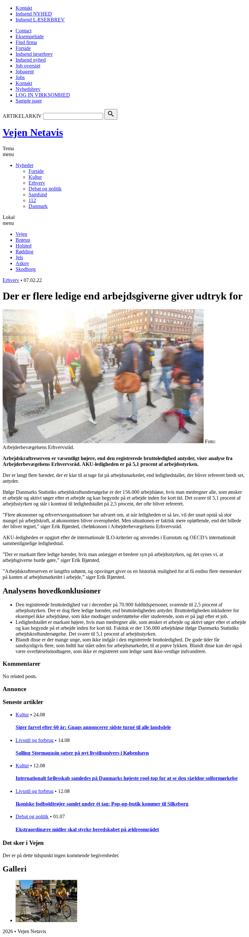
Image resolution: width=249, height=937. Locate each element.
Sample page (29, 100)
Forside (23, 48)
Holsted (23, 246)
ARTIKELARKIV (22, 116)
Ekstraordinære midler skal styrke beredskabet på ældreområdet (87, 829)
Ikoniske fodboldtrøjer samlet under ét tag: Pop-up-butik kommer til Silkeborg (102, 804)
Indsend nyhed (31, 60)
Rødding (24, 251)
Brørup (23, 240)
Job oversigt (28, 65)
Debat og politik (45, 188)
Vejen (21, 234)
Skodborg (26, 269)
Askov (22, 263)
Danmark (38, 206)
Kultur (35, 177)
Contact (23, 30)
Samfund (38, 194)
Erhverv (37, 183)
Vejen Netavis (33, 132)
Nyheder (24, 165)
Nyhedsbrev (28, 89)
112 (32, 200)
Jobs (20, 77)
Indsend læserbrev (34, 54)
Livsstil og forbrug (34, 740)
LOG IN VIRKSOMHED (43, 95)
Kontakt (24, 8)
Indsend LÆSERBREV (40, 19)
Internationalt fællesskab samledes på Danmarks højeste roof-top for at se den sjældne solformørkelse (127, 778)
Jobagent (25, 71)
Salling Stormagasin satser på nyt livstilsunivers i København (82, 753)
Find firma (26, 42)
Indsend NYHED (34, 14)
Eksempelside (30, 36)
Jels (19, 257)
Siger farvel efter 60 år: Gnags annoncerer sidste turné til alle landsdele (93, 727)
